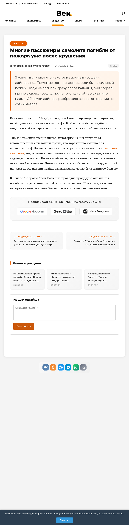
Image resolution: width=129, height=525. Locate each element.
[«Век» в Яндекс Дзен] (63, 211)
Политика (10, 21)
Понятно (64, 520)
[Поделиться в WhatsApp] (76, 367)
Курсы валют (30, 3)
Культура (98, 21)
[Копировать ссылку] (83, 367)
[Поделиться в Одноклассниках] (53, 367)
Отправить (24, 326)
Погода (47, 3)
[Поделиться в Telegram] (68, 367)
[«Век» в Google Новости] (32, 211)
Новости (11, 3)
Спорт (78, 21)
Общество (58, 21)
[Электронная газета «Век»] (64, 13)
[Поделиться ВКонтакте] (45, 367)
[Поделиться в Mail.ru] (61, 367)
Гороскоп (63, 3)
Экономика (34, 21)
